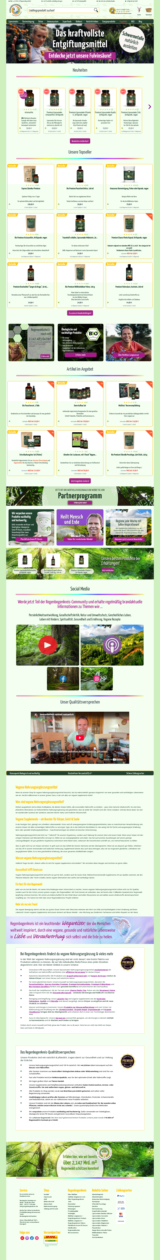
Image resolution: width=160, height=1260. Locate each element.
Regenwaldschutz (74, 1230)
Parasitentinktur (36, 984)
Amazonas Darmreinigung (40, 460)
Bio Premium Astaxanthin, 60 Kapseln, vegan (31, 237)
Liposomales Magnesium (100, 1223)
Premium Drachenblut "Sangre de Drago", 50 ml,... (30, 286)
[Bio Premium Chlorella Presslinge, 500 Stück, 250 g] (129, 440)
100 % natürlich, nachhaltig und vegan (52, 1)
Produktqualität (73, 1211)
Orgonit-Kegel (80, 1009)
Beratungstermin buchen (28, 1216)
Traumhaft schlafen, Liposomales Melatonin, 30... (80, 237)
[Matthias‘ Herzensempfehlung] (129, 391)
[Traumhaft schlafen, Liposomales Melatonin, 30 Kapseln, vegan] (80, 223)
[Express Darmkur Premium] (31, 174)
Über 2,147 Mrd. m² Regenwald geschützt (20, 1)
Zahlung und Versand (51, 1209)
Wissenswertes (73, 1233)
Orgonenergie (94, 1009)
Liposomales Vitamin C (100, 1225)
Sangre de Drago (98, 976)
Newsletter (72, 1204)
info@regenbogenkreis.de (29, 1206)
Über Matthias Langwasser (128, 354)
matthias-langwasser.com (76, 1197)
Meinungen (72, 1209)
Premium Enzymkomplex (79, 984)
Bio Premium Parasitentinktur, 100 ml (80, 188)
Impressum (48, 1197)
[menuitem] (63, 11)
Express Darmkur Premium (56, 984)
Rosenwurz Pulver (107, 990)
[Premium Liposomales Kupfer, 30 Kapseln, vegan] (105, 98)
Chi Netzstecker (66, 1009)
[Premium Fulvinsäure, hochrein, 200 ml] (129, 272)
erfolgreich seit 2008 (132, 1)
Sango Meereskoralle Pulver (102, 1230)
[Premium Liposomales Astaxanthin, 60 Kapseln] (54, 98)
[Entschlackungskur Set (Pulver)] (31, 440)
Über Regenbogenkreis (76, 1199)
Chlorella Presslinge (99, 1204)
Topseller (95, 1235)
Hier (28, 898)
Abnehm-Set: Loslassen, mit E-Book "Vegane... (80, 454)
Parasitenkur (96, 1228)
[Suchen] (96, 10)
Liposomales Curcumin (100, 1216)
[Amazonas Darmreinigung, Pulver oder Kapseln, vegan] (129, 174)
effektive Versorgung (75, 972)
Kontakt (46, 1194)
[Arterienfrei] (29, 98)
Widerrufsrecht (49, 1201)
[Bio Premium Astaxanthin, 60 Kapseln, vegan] (31, 223)
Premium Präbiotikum (100, 984)
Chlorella (54, 1001)
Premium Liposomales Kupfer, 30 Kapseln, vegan (105, 113)
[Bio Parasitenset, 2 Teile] (31, 391)
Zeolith (43, 1001)
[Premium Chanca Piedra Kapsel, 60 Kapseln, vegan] (129, 223)
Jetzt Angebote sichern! (80, 480)
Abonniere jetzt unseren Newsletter (129, 538)
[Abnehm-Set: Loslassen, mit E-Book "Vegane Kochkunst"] (80, 440)
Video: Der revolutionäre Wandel (80, 538)
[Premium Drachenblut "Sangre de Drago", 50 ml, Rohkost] (31, 272)
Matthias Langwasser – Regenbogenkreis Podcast (77, 1217)
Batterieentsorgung (50, 1206)
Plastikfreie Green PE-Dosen (31, 538)
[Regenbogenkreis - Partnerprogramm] (80, 496)
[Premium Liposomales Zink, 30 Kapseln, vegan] (131, 98)
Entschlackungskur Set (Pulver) (31, 454)
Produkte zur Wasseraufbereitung (79, 1007)
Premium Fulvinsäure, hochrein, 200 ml (129, 286)
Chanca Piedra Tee (78, 990)
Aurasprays (61, 1018)
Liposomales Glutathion (100, 1221)
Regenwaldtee (18, 463)
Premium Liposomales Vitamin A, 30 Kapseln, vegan (80, 113)
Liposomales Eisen (98, 1218)
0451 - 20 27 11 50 (26, 1204)
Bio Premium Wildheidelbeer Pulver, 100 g (80, 286)
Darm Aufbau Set (80, 405)
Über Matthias (72, 1194)
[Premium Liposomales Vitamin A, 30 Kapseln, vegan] (80, 98)
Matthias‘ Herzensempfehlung (129, 405)
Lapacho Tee (62, 999)
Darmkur (95, 1206)
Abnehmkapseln (97, 1194)
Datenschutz (48, 1204)
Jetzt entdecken (108, 570)
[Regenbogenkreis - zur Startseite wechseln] (15, 10)
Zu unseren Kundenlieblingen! (80, 312)
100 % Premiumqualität (80, 1)
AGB (45, 1199)
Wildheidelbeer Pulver (99, 1233)
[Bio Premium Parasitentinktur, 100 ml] (80, 174)
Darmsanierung (97, 1209)
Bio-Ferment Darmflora (39, 986)
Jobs (69, 1201)
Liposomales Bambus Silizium (102, 1213)
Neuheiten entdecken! (80, 140)
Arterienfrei (29, 112)
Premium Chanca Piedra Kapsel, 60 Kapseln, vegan (129, 237)
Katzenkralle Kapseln (62, 992)
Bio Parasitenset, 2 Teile (30, 405)
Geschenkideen (97, 1237)
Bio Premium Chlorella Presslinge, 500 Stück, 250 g (129, 454)
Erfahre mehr (45, 356)
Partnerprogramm (74, 1206)
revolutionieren (101, 970)
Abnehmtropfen (97, 1197)
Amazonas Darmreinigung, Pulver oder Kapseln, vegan (129, 188)
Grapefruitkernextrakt (77, 976)
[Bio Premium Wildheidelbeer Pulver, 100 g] (80, 272)
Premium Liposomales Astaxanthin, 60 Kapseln (54, 113)
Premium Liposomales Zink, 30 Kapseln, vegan (131, 113)
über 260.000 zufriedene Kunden (106, 1)
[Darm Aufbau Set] (80, 391)
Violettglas (71, 1213)
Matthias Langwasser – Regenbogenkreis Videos (76, 1222)
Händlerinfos (72, 1228)
